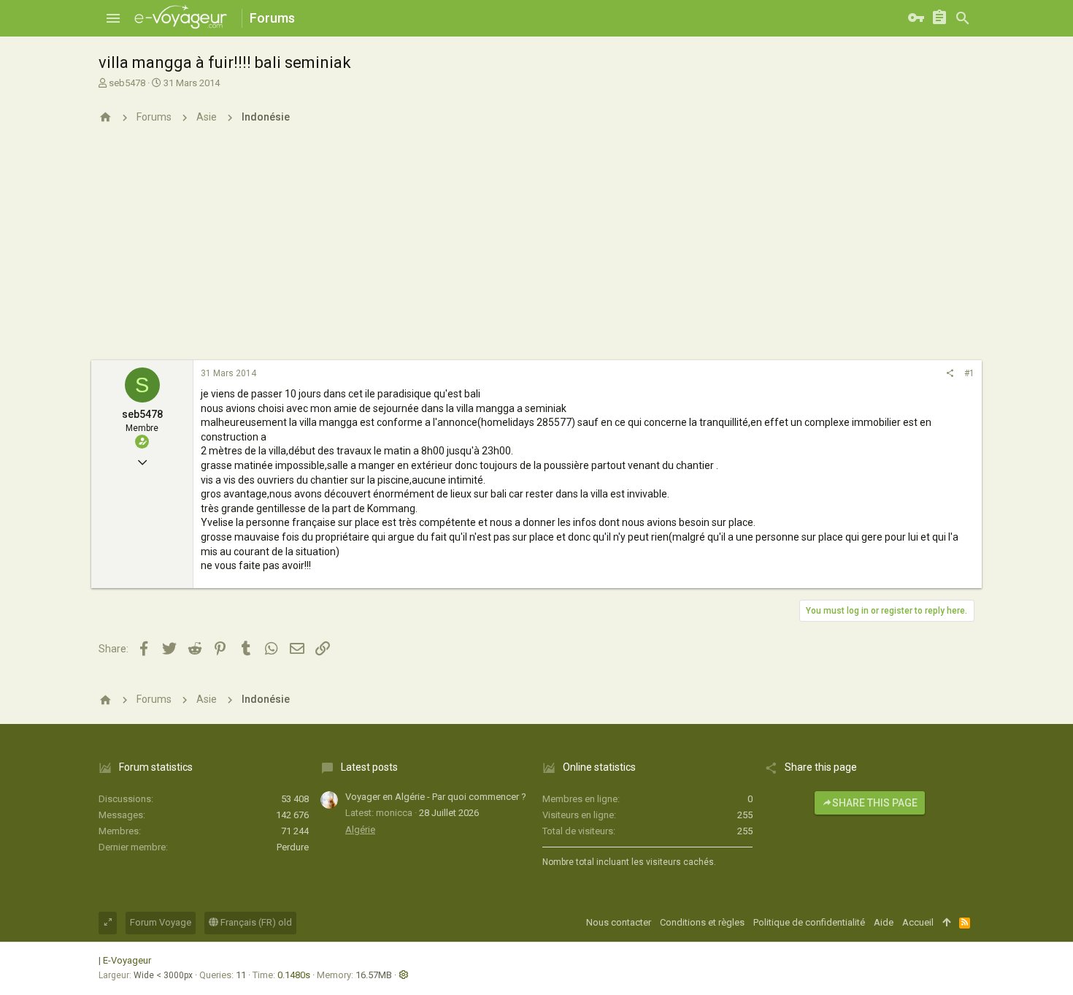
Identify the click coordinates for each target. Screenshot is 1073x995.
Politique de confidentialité (809, 922)
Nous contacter (618, 922)
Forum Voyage (160, 922)
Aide (883, 922)
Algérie (360, 829)
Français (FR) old (255, 922)
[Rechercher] (962, 18)
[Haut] (946, 923)
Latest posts (369, 767)
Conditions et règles (702, 922)
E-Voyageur (127, 960)
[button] (113, 18)
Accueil (918, 922)
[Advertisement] (536, 250)
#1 (969, 373)
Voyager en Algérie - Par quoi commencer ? (435, 796)
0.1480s (293, 974)
